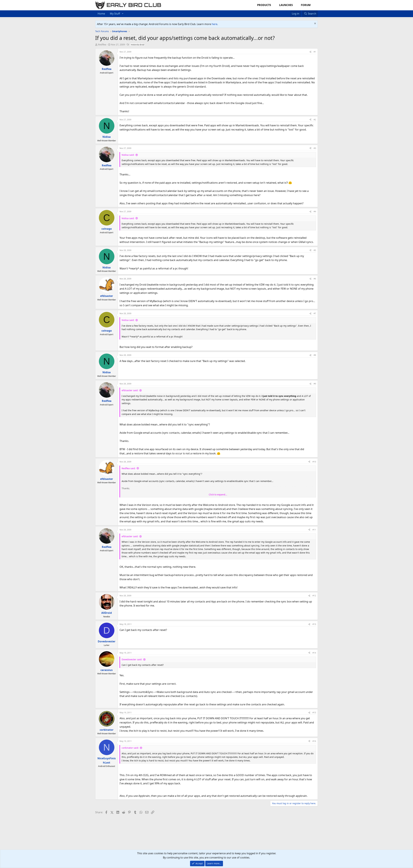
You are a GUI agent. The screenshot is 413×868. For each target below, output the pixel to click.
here (214, 24)
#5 (315, 250)
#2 (315, 119)
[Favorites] (288, 11)
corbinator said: (130, 747)
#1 (315, 51)
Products (264, 5)
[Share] (310, 52)
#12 (314, 595)
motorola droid (137, 44)
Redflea (102, 44)
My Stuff (115, 13)
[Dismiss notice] (314, 24)
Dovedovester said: (132, 659)
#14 (314, 652)
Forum (306, 5)
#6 (315, 278)
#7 (315, 313)
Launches (286, 5)
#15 (314, 712)
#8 (315, 355)
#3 (315, 148)
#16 (314, 741)
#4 (315, 211)
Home (101, 13)
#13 (314, 624)
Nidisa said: (128, 154)
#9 (315, 383)
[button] (122, 13)
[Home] (285, 11)
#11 (314, 529)
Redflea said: (129, 468)
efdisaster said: (130, 390)
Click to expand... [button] (218, 494)
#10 (314, 461)
